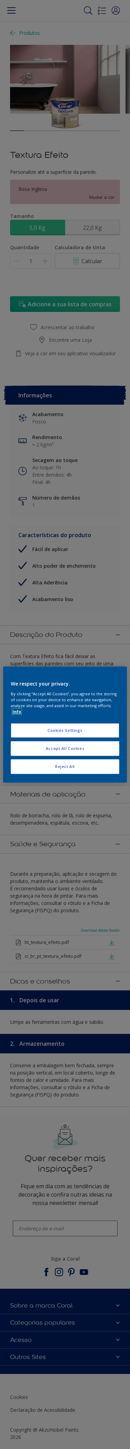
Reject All (65, 766)
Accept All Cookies (65, 748)
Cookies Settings (65, 730)
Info (16, 711)
